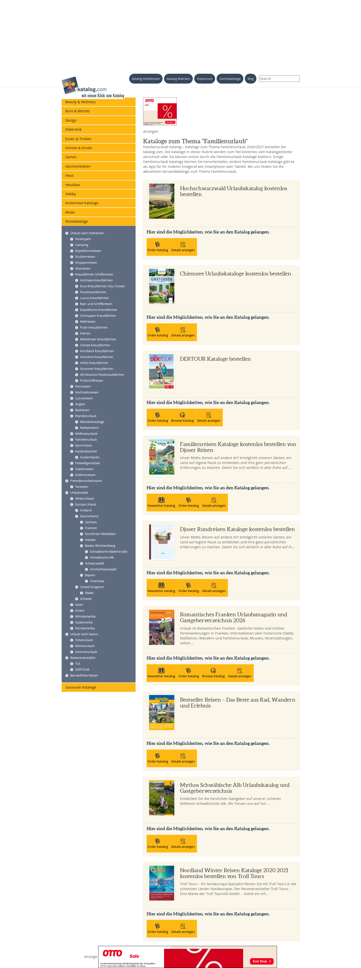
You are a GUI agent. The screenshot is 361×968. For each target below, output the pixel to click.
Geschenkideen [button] (78, 166)
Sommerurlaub (86, 652)
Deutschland (89, 516)
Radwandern (89, 427)
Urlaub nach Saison (84, 634)
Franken (91, 528)
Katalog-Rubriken (178, 79)
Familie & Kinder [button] (79, 147)
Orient (79, 610)
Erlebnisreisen (85, 475)
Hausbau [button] (72, 184)
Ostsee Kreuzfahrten (95, 345)
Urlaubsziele (79, 492)
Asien (79, 604)
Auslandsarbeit (86, 451)
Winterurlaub (85, 646)
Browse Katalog (182, 420)
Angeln (80, 404)
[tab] (99, 102)
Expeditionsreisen (88, 250)
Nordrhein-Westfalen (100, 534)
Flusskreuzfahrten (93, 292)
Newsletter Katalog (161, 505)
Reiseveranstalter (83, 657)
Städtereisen (84, 469)
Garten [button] (71, 157)
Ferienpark (83, 239)
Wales (89, 593)
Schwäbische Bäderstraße (108, 551)
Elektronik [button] (73, 129)
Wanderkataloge (92, 421)
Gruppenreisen (86, 262)
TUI (77, 663)
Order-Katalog (157, 250)
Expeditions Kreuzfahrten (98, 309)
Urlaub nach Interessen (87, 233)
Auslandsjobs (89, 457)
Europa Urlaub (85, 504)
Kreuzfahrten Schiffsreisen (94, 274)
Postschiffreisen (91, 380)
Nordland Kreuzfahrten (97, 351)
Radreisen (82, 410)
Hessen (90, 539)
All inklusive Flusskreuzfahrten (102, 374)
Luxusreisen (84, 398)
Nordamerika (85, 628)
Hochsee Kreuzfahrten (96, 280)
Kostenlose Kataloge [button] (81, 203)
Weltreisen (88, 321)
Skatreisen (82, 268)
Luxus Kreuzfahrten (94, 298)
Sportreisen (83, 445)
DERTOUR (82, 669)
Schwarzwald (94, 563)
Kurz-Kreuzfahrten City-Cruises (102, 286)
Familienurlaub (86, 439)
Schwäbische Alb (102, 557)
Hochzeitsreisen (86, 392)
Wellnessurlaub (86, 433)
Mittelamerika (85, 616)
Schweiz (86, 598)
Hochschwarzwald (103, 569)
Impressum (204, 79)
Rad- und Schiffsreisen (96, 304)
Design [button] (71, 120)
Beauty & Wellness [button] (80, 102)
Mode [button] (70, 212)
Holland (86, 510)
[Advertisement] (180, 34)
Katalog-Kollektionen (146, 79)
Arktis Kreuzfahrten (94, 363)
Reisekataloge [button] (76, 221)
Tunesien (81, 486)
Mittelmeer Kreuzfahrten (98, 339)
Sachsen (91, 522)
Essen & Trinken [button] (78, 138)
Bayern (90, 575)
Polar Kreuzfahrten (94, 327)
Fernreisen (83, 386)
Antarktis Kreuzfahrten (96, 357)
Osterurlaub (84, 640)
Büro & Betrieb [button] (77, 111)
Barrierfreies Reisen (84, 675)
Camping (81, 245)
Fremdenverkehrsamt (86, 480)
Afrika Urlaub (84, 498)
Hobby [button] (70, 193)
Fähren (85, 333)
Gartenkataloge (230, 79)
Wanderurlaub (85, 416)
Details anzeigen (183, 250)
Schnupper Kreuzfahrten (98, 315)
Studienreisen (85, 256)
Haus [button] (69, 175)
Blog (251, 79)
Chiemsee (97, 581)
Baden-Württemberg (100, 545)
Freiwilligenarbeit (87, 463)
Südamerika (84, 622)
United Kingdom (92, 587)
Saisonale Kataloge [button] (80, 687)
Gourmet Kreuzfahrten (96, 368)
